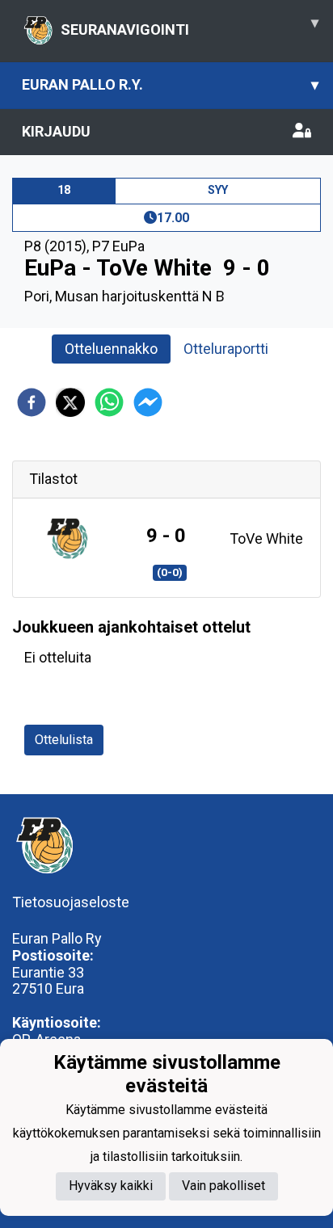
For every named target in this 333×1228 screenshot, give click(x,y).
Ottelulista (64, 739)
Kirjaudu (56, 131)
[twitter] (70, 402)
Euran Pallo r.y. (170, 84)
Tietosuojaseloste (70, 902)
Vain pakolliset (223, 1185)
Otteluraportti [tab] (225, 348)
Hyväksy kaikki (111, 1185)
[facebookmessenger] (147, 402)
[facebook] (31, 402)
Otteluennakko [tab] (111, 348)
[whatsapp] (109, 402)
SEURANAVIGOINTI (189, 26)
